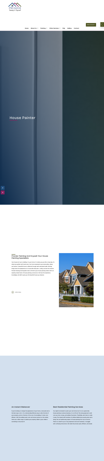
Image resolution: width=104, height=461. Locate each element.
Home (26, 28)
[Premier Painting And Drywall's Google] (3, 192)
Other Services (54, 28)
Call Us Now (18, 292)
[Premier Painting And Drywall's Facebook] (3, 188)
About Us (34, 28)
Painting (43, 28)
